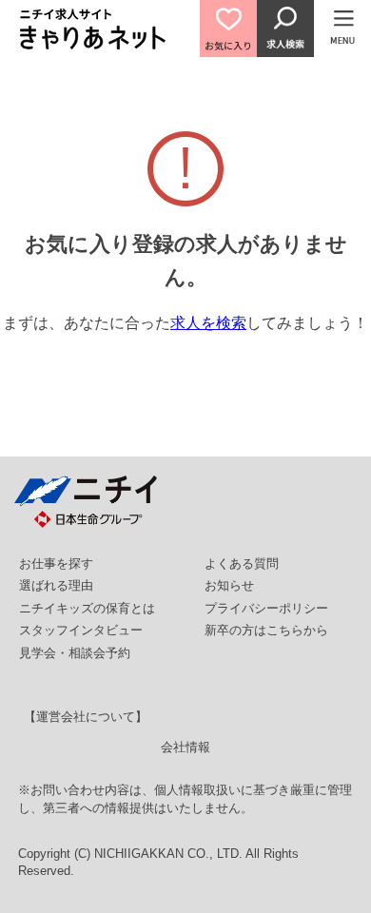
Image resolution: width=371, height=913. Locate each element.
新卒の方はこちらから (266, 630)
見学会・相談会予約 (74, 653)
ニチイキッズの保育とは (87, 608)
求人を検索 (208, 323)
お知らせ (229, 585)
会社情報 (185, 747)
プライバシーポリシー (266, 608)
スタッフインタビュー (81, 630)
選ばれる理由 (56, 585)
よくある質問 (242, 563)
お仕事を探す (56, 563)
